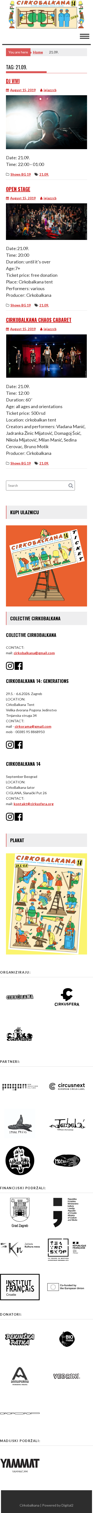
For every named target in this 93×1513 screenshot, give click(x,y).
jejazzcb (50, 90)
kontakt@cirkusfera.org (34, 804)
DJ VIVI (13, 81)
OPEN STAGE (18, 189)
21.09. (44, 174)
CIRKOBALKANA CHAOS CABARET (38, 320)
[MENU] (87, 35)
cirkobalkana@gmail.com (34, 653)
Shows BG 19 (20, 174)
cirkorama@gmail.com (33, 726)
